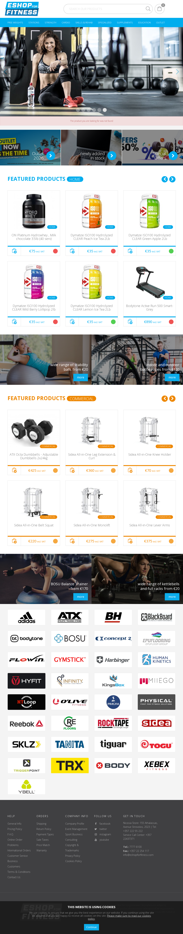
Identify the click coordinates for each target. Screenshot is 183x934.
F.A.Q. (11, 834)
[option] (34, 258)
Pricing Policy (15, 829)
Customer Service (18, 855)
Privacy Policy (72, 855)
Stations (33, 22)
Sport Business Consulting (74, 837)
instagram (104, 834)
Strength (50, 22)
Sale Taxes (42, 839)
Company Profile (74, 823)
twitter (102, 829)
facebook (103, 823)
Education (144, 22)
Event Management (76, 829)
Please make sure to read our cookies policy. (119, 917)
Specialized (105, 22)
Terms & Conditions (19, 871)
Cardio (66, 22)
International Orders (19, 850)
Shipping (41, 823)
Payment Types (45, 834)
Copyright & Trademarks (72, 847)
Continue (91, 927)
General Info (14, 823)
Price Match (43, 845)
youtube (103, 839)
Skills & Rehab (84, 22)
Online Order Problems (15, 842)
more (80, 377)
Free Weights (15, 22)
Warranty (41, 850)
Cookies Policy (73, 861)
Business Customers (14, 863)
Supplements (125, 22)
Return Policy (43, 829)
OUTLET (160, 22)
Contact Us (14, 877)
